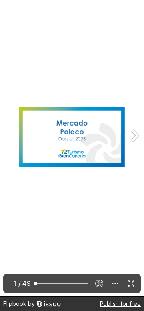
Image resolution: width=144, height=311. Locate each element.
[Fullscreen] (131, 283)
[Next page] (134, 148)
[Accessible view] (99, 283)
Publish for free (120, 303)
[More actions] (115, 283)
